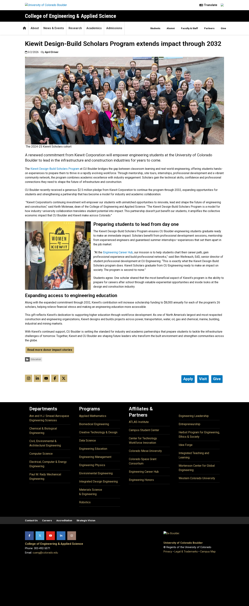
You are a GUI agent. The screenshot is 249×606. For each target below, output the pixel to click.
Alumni (171, 28)
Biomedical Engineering (94, 424)
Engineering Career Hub (144, 471)
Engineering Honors (141, 480)
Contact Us (31, 520)
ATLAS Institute (139, 422)
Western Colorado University (197, 478)
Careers (47, 520)
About (35, 28)
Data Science (87, 440)
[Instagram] (71, 535)
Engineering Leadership (194, 416)
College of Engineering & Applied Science (70, 16)
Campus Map (208, 551)
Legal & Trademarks (186, 551)
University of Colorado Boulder (183, 542)
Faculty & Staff (189, 28)
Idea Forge (185, 445)
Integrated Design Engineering (98, 481)
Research (75, 28)
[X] (40, 535)
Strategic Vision (86, 520)
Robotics (85, 502)
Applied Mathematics (92, 416)
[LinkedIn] (61, 535)
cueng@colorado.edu (45, 552)
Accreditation (64, 520)
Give (223, 28)
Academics (94, 28)
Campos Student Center (144, 430)
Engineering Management (95, 457)
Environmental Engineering (96, 473)
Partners (209, 28)
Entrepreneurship (189, 424)
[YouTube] (50, 535)
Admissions (114, 28)
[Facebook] (29, 535)
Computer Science (41, 453)
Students (155, 28)
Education (36, 359)
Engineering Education (93, 448)
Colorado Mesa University (145, 451)
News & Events (53, 28)
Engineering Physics (92, 465)
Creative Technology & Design (98, 432)
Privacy (168, 551)
